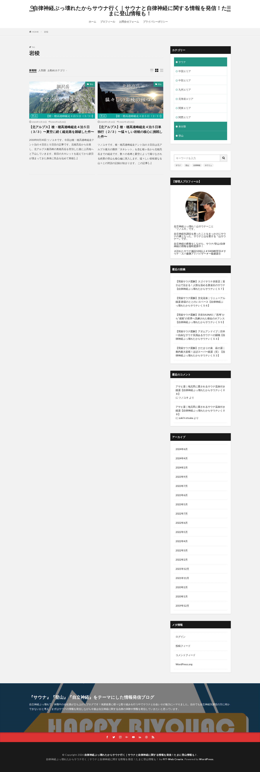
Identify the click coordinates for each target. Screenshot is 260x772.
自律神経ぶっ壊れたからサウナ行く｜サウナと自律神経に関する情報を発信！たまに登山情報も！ (130, 10)
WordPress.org (184, 664)
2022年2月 (182, 559)
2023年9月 (182, 476)
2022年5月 (182, 531)
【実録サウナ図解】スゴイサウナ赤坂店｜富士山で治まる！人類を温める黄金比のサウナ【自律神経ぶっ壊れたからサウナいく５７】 (200, 285)
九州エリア (184, 89)
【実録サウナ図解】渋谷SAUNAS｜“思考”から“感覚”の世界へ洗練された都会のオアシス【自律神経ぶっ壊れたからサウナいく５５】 (200, 318)
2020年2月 (182, 587)
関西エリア (184, 117)
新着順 (33, 70)
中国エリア (184, 71)
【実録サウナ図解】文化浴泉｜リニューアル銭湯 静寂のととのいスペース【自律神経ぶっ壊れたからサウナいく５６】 (200, 301)
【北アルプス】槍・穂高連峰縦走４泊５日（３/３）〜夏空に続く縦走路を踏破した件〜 (61, 129)
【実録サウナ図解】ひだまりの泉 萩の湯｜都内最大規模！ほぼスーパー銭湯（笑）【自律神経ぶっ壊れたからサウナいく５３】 (200, 351)
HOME (35, 31)
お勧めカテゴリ (56, 70)
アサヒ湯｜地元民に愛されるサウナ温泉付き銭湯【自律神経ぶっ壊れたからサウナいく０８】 (200, 390)
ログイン (181, 636)
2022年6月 (182, 522)
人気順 (42, 70)
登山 (91, 84)
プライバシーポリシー (155, 21)
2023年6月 (182, 495)
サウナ (182, 61)
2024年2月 (182, 467)
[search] (223, 158)
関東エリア (184, 107)
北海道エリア (185, 98)
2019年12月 (182, 605)
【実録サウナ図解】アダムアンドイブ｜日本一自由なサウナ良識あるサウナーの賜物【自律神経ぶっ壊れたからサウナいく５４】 (200, 335)
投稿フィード (183, 645)
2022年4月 (182, 541)
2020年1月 (182, 596)
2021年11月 (182, 577)
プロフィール (107, 21)
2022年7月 (182, 513)
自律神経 (196, 165)
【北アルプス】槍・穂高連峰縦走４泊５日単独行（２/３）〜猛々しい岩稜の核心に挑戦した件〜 (130, 131)
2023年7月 (182, 485)
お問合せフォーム (129, 21)
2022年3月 (182, 550)
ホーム (92, 21)
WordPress (206, 759)
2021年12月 (182, 568)
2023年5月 (182, 504)
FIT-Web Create (173, 759)
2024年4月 (182, 458)
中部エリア (184, 80)
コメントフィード (185, 655)
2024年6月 (182, 449)
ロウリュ (208, 165)
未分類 (182, 126)
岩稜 (46, 31)
